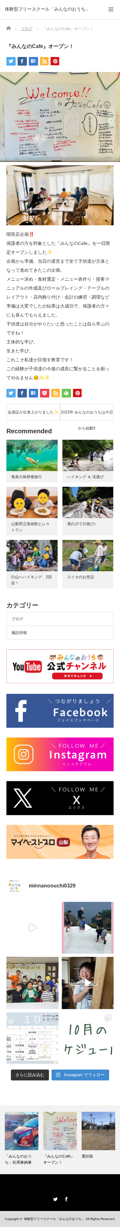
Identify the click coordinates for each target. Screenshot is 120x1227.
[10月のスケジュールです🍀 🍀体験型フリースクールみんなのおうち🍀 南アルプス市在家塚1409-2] (88, 1038)
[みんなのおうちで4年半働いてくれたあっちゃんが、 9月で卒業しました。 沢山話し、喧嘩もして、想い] (32, 983)
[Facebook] (65, 1198)
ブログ (17, 619)
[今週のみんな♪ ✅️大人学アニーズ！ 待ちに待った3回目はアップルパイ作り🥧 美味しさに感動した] (88, 983)
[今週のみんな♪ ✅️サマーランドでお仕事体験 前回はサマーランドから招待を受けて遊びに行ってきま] (88, 928)
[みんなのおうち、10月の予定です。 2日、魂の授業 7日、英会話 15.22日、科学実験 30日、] (32, 1038)
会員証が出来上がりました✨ (33, 412)
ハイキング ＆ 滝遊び (85, 477)
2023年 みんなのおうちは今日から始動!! (87, 415)
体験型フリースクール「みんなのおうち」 (47, 9)
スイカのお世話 (80, 577)
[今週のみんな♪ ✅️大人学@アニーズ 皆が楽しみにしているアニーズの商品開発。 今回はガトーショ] (32, 928)
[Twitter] (55, 1198)
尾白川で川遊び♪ (81, 524)
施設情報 (19, 632)
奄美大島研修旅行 (26, 477)
